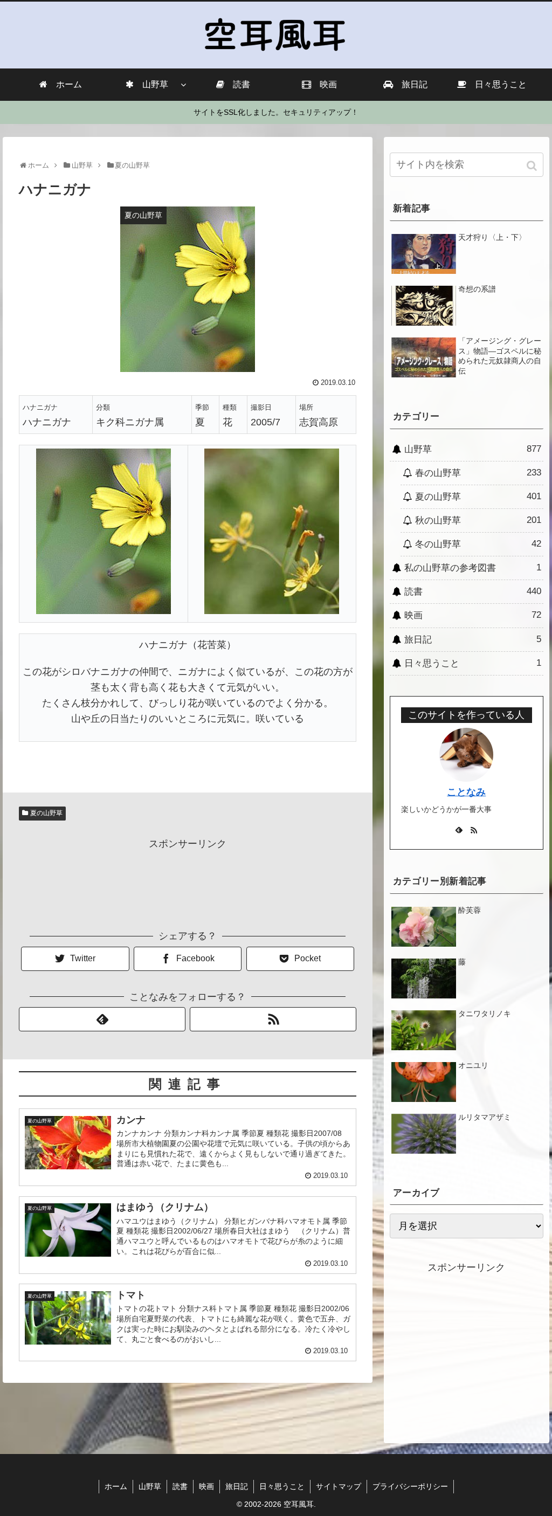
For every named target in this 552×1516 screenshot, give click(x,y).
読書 (472, 591)
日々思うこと (472, 663)
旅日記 (472, 639)
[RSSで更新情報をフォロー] (273, 1019)
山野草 (472, 449)
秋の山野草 (478, 520)
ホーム (116, 1486)
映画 (472, 615)
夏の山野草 (46, 813)
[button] (532, 166)
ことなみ (466, 792)
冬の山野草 (478, 544)
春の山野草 (478, 472)
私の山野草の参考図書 (472, 567)
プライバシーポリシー (410, 1486)
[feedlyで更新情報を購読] (102, 1019)
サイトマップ (338, 1486)
